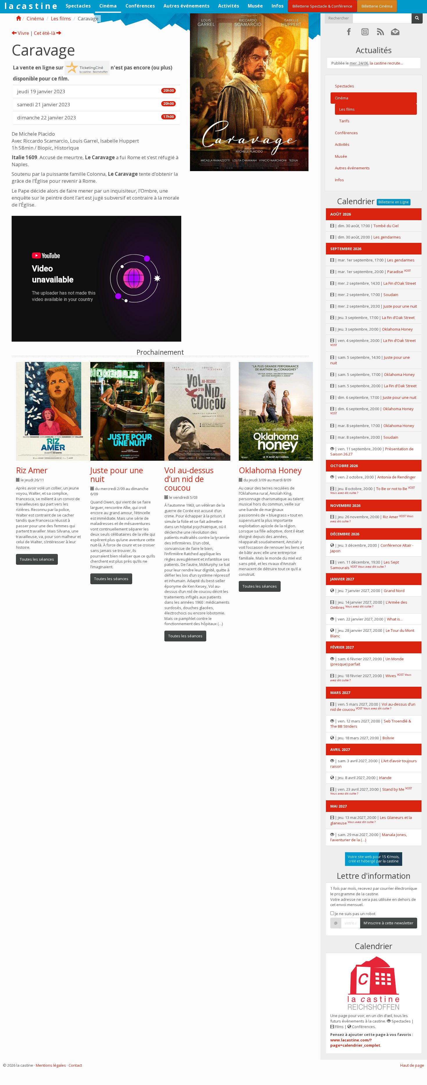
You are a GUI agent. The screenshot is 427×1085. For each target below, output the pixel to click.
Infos (278, 6)
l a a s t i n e (30, 5)
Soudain (390, 294)
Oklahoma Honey (270, 470)
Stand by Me (393, 789)
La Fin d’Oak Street (399, 283)
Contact (75, 1065)
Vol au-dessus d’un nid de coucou (189, 479)
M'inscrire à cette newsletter (388, 923)
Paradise (395, 271)
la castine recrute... (386, 63)
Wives (390, 675)
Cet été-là (45, 33)
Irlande (385, 777)
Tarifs (344, 120)
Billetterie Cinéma (377, 6)
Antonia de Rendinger (396, 477)
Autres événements (186, 6)
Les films (61, 18)
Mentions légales (51, 1065)
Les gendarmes (387, 237)
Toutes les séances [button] (37, 559)
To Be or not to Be (391, 488)
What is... (395, 619)
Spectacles (78, 6)
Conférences (140, 6)
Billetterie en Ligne (393, 202)
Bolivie (388, 737)
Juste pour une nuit (116, 474)
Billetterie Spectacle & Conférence (322, 6)
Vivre (23, 33)
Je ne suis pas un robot (354, 913)
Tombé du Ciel (386, 225)
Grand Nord (394, 590)
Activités (228, 6)
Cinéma (108, 6)
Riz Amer (32, 470)
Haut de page (412, 1065)
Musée (255, 6)
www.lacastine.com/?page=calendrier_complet (355, 1042)
